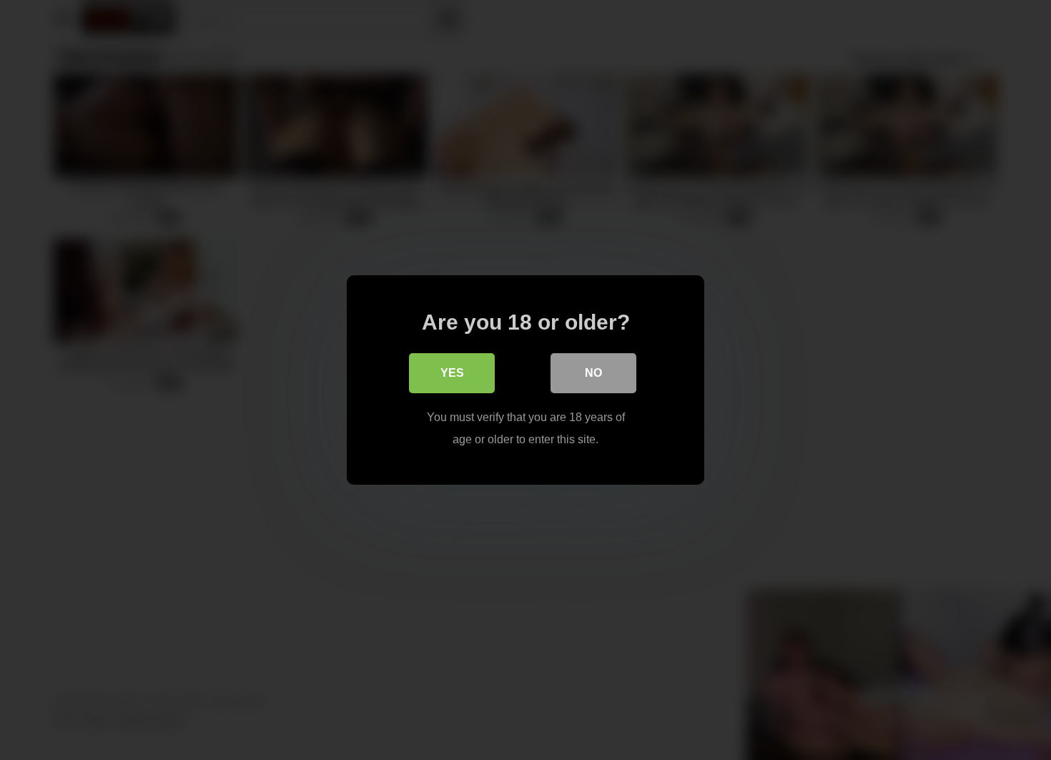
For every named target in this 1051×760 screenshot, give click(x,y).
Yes (452, 373)
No (593, 373)
